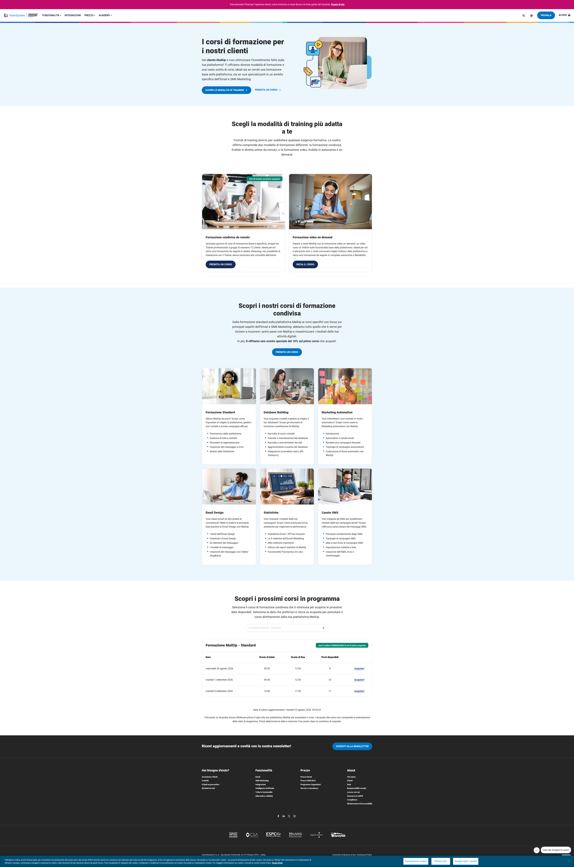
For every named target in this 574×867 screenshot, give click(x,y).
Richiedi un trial (208, 788)
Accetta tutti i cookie (466, 861)
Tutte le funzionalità (263, 792)
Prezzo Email (306, 777)
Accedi (563, 15)
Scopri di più (337, 4)
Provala (546, 15)
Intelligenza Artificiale (264, 788)
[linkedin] (284, 815)
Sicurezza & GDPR (355, 796)
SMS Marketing (262, 780)
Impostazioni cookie (416, 861)
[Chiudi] (569, 861)
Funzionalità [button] (51, 15)
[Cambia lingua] (531, 15)
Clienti (349, 780)
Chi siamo (351, 777)
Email (257, 777)
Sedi (349, 784)
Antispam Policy (364, 855)
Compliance (352, 800)
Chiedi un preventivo (210, 784)
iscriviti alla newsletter (352, 746)
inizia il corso (305, 264)
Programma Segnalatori (310, 784)
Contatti (205, 780)
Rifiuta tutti (441, 861)
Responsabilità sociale (356, 788)
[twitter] (289, 815)
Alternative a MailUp (264, 796)
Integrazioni (73, 15)
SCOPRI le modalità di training (224, 90)
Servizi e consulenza (309, 788)
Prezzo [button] (89, 15)
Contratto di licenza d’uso (344, 855)
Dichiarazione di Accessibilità (359, 804)
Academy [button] (105, 15)
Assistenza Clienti (209, 777)
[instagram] (294, 815)
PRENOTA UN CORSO (266, 89)
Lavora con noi (353, 792)
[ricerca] (524, 15)
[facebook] (278, 815)
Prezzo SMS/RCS (308, 780)
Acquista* (359, 668)
